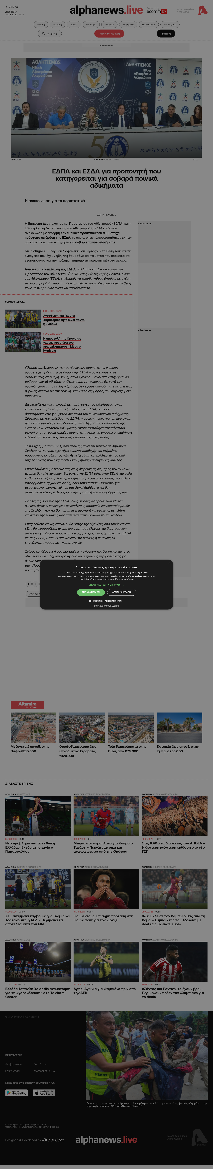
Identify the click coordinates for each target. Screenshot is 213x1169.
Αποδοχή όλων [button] (91, 592)
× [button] (169, 563)
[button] (106, 584)
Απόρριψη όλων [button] (121, 592)
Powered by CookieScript (106, 606)
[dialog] (106, 584)
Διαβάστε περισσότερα (122, 579)
